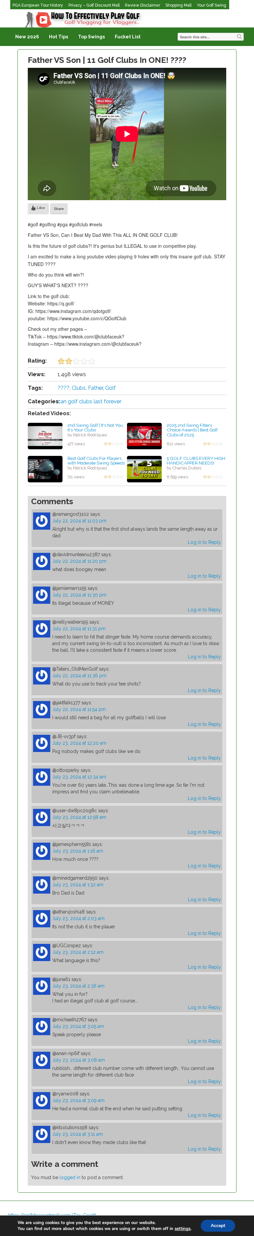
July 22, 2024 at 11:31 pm (79, 628)
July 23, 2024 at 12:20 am (79, 743)
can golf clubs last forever (89, 401)
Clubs (79, 388)
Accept (218, 1225)
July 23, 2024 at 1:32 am (78, 884)
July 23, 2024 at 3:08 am (78, 1060)
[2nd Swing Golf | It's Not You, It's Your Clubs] (45, 435)
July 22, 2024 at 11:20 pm (79, 561)
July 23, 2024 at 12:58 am (79, 817)
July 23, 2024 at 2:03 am (78, 918)
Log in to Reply (204, 542)
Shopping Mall (178, 5)
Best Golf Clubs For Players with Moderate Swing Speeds (96, 461)
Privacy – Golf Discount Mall (94, 5)
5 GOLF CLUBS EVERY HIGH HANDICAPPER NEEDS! (196, 461)
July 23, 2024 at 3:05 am (78, 1026)
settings (182, 1229)
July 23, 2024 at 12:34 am (79, 776)
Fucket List (128, 36)
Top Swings (91, 36)
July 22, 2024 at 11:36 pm (79, 675)
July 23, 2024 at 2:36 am (78, 986)
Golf (110, 388)
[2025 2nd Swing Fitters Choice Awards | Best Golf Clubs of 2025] (144, 435)
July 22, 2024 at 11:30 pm (79, 594)
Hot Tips (58, 36)
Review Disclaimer (142, 5)
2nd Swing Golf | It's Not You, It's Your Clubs (95, 427)
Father (95, 388)
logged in (70, 1177)
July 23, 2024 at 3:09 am (78, 1100)
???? (63, 388)
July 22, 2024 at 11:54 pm (79, 709)
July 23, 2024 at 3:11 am (77, 1134)
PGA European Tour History (38, 5)
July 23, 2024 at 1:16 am (77, 851)
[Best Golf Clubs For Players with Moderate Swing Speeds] (45, 468)
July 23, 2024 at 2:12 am (78, 952)
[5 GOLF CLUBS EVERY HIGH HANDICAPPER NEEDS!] (144, 468)
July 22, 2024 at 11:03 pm (79, 520)
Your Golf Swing (211, 5)
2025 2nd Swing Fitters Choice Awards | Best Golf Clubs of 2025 (192, 429)
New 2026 (27, 36)
